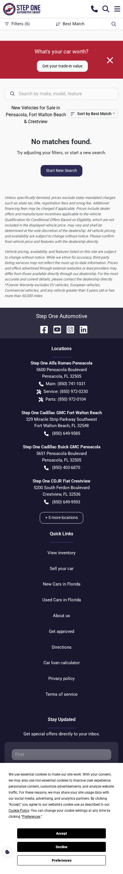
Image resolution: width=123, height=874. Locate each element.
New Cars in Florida (61, 584)
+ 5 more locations (61, 517)
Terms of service (61, 694)
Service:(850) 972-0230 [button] (65, 391)
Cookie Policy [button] (19, 811)
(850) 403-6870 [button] (66, 467)
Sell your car (62, 568)
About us (61, 615)
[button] (94, 9)
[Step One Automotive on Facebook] (41, 329)
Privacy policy (61, 678)
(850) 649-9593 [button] (66, 502)
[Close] (110, 60)
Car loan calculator (61, 662)
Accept (61, 834)
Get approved (61, 631)
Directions (62, 647)
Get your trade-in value (62, 66)
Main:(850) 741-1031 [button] (66, 383)
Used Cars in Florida (61, 599)
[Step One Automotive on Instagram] (68, 329)
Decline (62, 847)
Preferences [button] (31, 817)
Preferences (62, 861)
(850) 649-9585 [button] (66, 433)
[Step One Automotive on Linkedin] (81, 329)
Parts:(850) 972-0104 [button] (65, 399)
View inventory (61, 552)
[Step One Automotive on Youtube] (54, 329)
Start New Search (61, 170)
